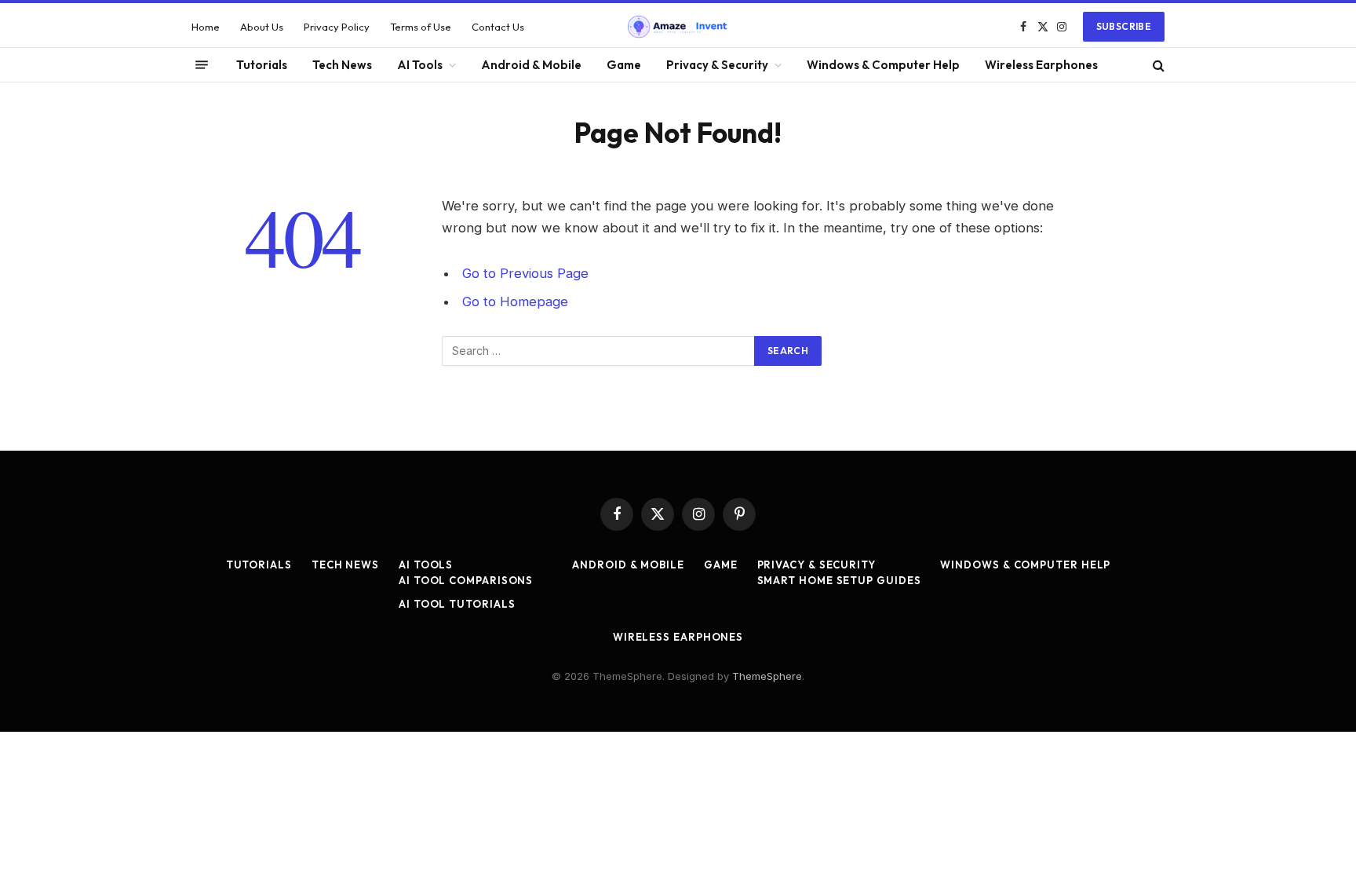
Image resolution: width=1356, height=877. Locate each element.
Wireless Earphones (1041, 64)
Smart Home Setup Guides (839, 580)
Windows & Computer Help (883, 64)
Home (205, 26)
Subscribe (1123, 26)
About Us (261, 26)
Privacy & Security (717, 64)
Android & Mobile (531, 64)
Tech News (342, 64)
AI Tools (420, 64)
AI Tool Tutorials (457, 603)
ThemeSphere (767, 676)
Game (624, 64)
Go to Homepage (515, 301)
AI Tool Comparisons (466, 580)
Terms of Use (420, 26)
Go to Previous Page (525, 273)
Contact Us (498, 26)
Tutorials (261, 64)
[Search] (1157, 65)
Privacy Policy (337, 26)
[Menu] (201, 65)
